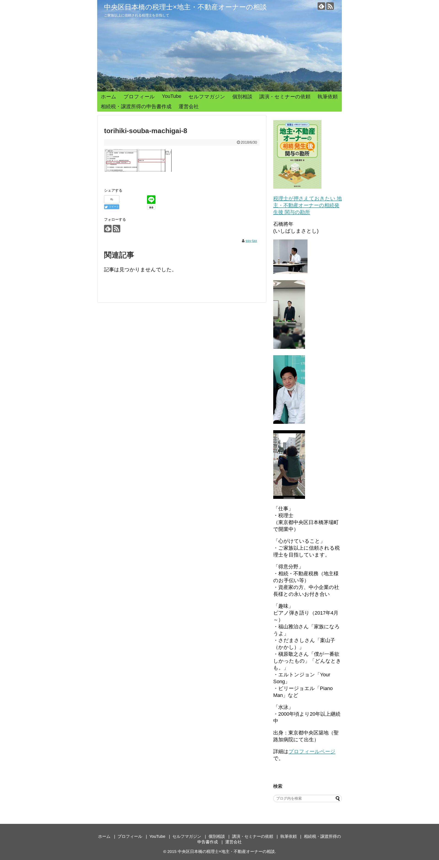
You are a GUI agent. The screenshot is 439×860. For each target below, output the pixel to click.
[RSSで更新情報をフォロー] (330, 6)
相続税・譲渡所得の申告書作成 (136, 106)
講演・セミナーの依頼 (285, 96)
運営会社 (189, 106)
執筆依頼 (328, 96)
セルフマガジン (206, 96)
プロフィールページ (312, 751)
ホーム (108, 96)
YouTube (171, 96)
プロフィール (139, 96)
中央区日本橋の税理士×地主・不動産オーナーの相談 (185, 7)
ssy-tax (251, 241)
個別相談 (242, 96)
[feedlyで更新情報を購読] (321, 6)
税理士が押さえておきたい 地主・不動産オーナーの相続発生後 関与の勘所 (307, 205)
